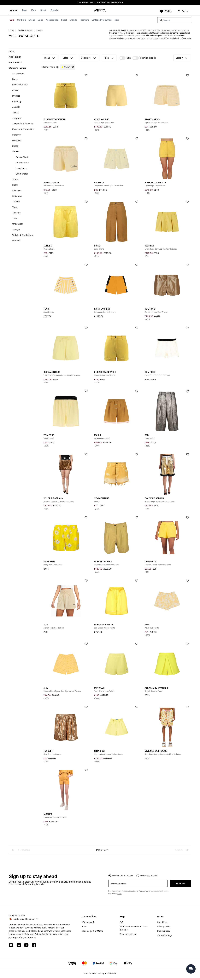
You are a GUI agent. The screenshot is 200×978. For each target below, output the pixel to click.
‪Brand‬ (47, 58)
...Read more (186, 38)
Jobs (84, 927)
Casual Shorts (22, 157)
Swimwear (17, 196)
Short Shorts (22, 174)
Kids (33, 10)
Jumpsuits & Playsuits (22, 124)
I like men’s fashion (149, 876)
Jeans (15, 113)
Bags (40, 20)
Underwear (17, 224)
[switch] (125, 58)
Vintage (16, 230)
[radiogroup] (149, 875)
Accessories (52, 20)
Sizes (65, 58)
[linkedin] (18, 945)
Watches (16, 241)
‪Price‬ (106, 58)
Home (11, 30)
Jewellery (16, 118)
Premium (84, 20)
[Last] (186, 850)
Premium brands (148, 58)
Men (24, 10)
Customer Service (127, 934)
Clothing (21, 20)
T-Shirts (16, 202)
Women (14, 10)
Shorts (15, 152)
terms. (135, 891)
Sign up (180, 883)
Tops (14, 207)
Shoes (32, 20)
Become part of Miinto (92, 931)
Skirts (15, 179)
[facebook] (34, 945)
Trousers (16, 213)
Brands (73, 20)
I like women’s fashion (122, 876)
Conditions (162, 922)
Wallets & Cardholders (22, 235)
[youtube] (26, 945)
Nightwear (17, 141)
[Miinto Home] (100, 10)
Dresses (16, 96)
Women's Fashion (25, 30)
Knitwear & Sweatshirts (23, 129)
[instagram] (11, 945)
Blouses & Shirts (20, 85)
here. (119, 894)
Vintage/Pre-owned (102, 20)
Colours (85, 58)
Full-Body (16, 102)
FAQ (121, 922)
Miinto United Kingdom (23, 919)
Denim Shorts (22, 163)
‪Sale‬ (129, 58)
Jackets (16, 107)
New (116, 20)
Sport (64, 20)
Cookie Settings (164, 935)
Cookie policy (163, 931)
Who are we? (88, 922)
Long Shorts (21, 168)
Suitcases (17, 191)
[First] (13, 850)
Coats (15, 90)
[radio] (109, 875)
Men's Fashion (15, 63)
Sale (12, 20)
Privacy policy (164, 927)
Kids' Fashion (15, 57)
